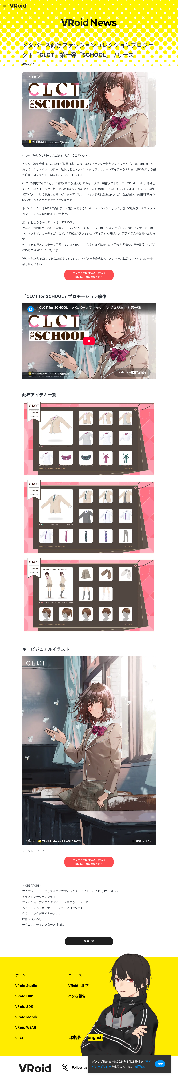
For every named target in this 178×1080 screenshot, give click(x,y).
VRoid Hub (24, 995)
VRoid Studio (26, 985)
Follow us (79, 1067)
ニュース (75, 975)
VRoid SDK (24, 1006)
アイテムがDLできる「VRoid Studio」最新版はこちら (89, 275)
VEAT (19, 1037)
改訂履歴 (139, 1066)
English (95, 1037)
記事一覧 (89, 941)
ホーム (20, 975)
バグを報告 (77, 996)
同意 (160, 1063)
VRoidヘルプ (78, 985)
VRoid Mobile (26, 1016)
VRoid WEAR (25, 1027)
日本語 (74, 1037)
